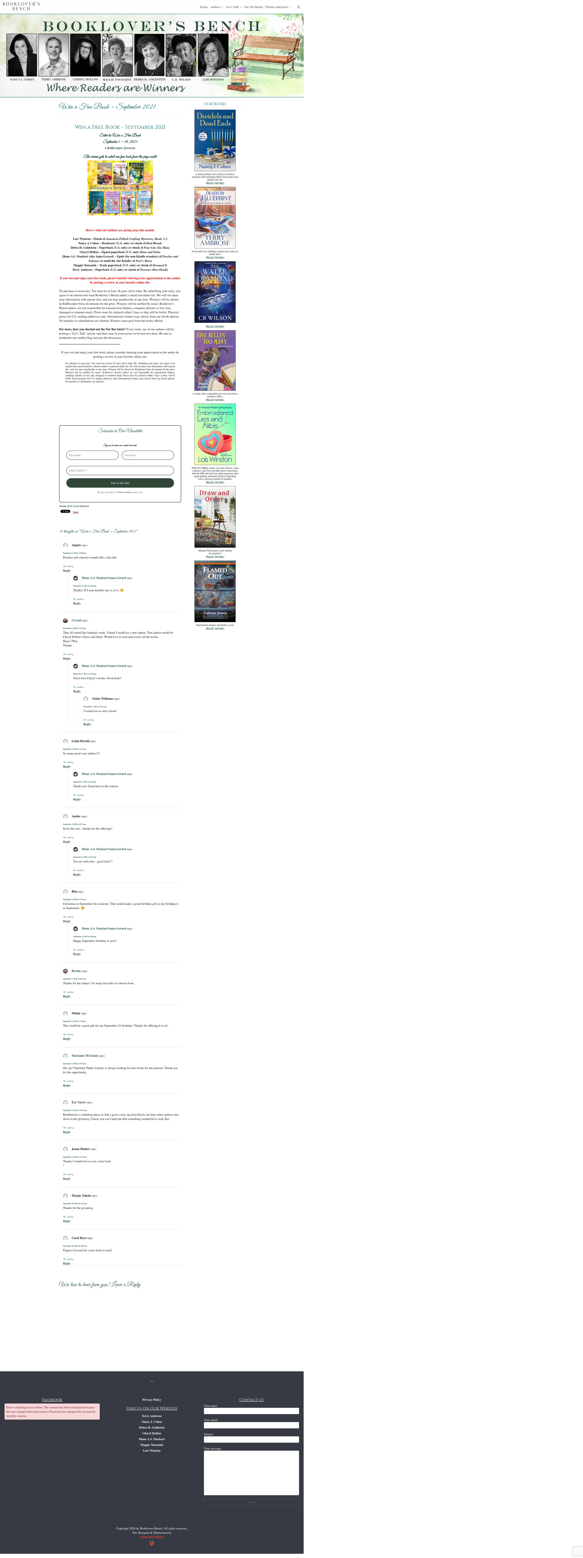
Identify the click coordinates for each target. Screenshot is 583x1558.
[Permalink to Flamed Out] (215, 591)
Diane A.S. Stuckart (152, 1439)
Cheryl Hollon (151, 1433)
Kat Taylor (79, 1102)
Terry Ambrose (152, 1416)
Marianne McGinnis (85, 1055)
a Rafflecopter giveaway (120, 148)
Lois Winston (151, 1450)
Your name (210, 1406)
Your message (212, 1448)
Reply (67, 570)
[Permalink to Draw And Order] (215, 517)
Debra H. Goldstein (152, 1427)
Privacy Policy (124, 492)
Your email (211, 1420)
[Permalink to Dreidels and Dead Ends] (215, 141)
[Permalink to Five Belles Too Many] (215, 361)
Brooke (76, 971)
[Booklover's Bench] (21, 7)
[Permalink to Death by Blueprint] (215, 218)
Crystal (76, 620)
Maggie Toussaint (151, 1445)
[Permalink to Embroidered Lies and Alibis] (215, 434)
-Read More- (215, 183)
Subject (208, 1434)
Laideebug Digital (152, 1537)
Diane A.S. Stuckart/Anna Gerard (104, 578)
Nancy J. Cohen (152, 1421)
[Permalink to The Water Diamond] (215, 292)
